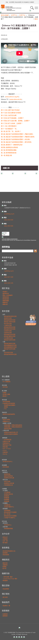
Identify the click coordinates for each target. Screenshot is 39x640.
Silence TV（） (12, 99)
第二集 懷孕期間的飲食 (8, 153)
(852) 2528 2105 (8, 283)
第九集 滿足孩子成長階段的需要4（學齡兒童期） (17, 134)
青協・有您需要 (10, 2)
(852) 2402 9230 (8, 220)
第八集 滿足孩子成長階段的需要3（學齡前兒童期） (18, 137)
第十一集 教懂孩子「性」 (9, 129)
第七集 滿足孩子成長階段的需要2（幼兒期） (16, 139)
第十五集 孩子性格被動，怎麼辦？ (12, 118)
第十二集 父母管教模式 (8, 126)
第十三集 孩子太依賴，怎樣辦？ (12, 123)
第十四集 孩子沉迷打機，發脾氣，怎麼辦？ (15, 121)
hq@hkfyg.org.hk (9, 271)
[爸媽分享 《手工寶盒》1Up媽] (13, 173)
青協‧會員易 (18, 2)
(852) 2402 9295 (8, 226)
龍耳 (11, 86)
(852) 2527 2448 (8, 277)
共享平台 (22, 15)
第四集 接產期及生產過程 (9, 147)
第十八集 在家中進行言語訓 (10, 110)
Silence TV (18, 86)
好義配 (31, 2)
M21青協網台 (25, 2)
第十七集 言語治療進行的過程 (11, 113)
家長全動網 (5, 15)
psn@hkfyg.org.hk (9, 214)
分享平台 (14, 15)
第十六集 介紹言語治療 (8, 115)
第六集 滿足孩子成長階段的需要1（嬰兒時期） (16, 142)
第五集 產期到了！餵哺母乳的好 (12, 145)
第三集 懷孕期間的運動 (8, 150)
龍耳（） (10, 97)
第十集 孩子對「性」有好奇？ (11, 131)
